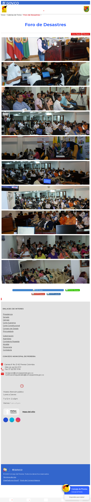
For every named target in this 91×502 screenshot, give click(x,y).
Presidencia (8, 314)
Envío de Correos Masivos (30, 480)
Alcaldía (6, 344)
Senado (6, 317)
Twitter (41, 290)
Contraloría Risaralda (11, 341)
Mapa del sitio (29, 412)
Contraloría (7, 350)
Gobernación (8, 336)
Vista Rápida (76, 34)
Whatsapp (76, 290)
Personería (7, 347)
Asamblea (7, 339)
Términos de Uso (9, 477)
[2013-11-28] (45, 49)
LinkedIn (57, 294)
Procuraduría (8, 331)
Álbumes (86, 34)
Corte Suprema (9, 323)
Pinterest (41, 294)
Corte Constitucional (11, 326)
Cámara (6, 320)
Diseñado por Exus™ (11, 480)
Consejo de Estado (10, 329)
